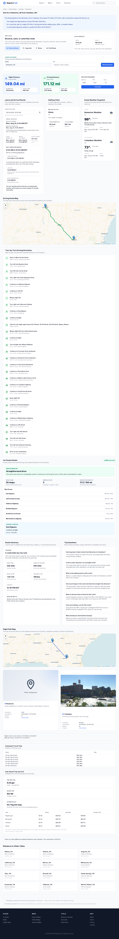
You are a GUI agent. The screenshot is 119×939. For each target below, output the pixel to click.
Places (41, 3)
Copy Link (28, 48)
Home (5, 9)
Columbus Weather (93, 140)
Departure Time (10, 109)
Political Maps (36, 919)
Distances (67, 3)
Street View (64, 922)
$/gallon (83, 79)
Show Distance (107, 65)
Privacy (92, 922)
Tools (58, 3)
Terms (92, 919)
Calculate (97, 87)
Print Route (52, 48)
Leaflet (98, 243)
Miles (105, 79)
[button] (74, 238)
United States (13, 9)
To (54, 61)
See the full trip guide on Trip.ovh (31, 900)
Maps (50, 3)
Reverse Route (14, 48)
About (92, 917)
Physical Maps (36, 917)
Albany (51, 112)
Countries (6, 917)
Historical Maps (36, 922)
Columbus (68, 714)
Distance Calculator (67, 917)
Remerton (29, 9)
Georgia (21, 9)
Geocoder (64, 919)
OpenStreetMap (106, 243)
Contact (92, 925)
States (5, 919)
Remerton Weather (93, 112)
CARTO (113, 243)
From (7, 61)
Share (40, 48)
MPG (94, 79)
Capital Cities (7, 922)
